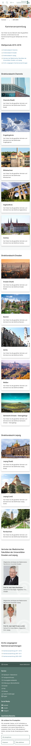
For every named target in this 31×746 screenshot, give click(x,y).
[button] (7, 2)
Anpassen (5, 742)
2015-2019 (15, 20)
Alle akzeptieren (6, 737)
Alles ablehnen (20, 742)
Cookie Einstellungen (9, 694)
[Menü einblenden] (3, 2)
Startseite (3, 20)
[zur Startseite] (23, 2)
